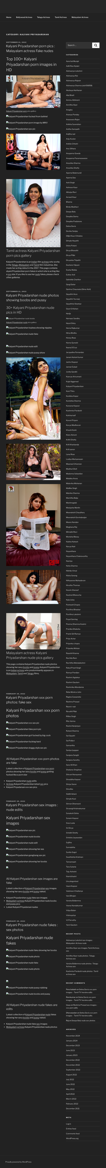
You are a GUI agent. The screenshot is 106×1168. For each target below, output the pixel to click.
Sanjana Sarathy (73, 760)
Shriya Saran (71, 784)
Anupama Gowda (73, 153)
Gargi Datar (70, 284)
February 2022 (72, 1104)
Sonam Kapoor (72, 818)
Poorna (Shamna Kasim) (76, 624)
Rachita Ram (71, 658)
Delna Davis (71, 226)
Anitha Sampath (73, 129)
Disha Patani (71, 246)
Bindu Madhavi (72, 207)
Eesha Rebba (71, 270)
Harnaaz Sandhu (73, 318)
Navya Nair (70, 546)
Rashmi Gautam (73, 682)
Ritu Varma (70, 721)
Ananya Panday (72, 114)
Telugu (15, 265)
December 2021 (73, 1108)
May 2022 (70, 1089)
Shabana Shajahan (74, 770)
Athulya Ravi (71, 192)
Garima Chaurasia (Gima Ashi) (78, 289)
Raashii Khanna (72, 653)
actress (45, 262)
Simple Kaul (71, 799)
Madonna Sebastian (74, 474)
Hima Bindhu (71, 333)
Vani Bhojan (71, 896)
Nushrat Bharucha (73, 595)
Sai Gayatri (70, 736)
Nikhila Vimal (71, 571)
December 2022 (73, 1060)
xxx (9, 274)
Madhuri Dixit (71, 469)
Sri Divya (69, 828)
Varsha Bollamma (73, 900)
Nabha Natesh (72, 542)
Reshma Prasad (72, 702)
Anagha (69, 110)
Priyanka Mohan (73, 648)
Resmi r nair (71, 706)
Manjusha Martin (73, 508)
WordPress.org (72, 1138)
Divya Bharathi (72, 250)
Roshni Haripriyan (73, 726)
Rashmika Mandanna (75, 687)
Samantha (70, 745)
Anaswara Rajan (73, 119)
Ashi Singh (70, 182)
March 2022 (71, 1099)
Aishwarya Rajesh (73, 80)
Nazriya (69, 561)
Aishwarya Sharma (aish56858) (79, 85)
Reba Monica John (73, 692)
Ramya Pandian (72, 672)
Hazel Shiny (71, 323)
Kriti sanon (70, 449)
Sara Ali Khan (71, 765)
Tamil (36, 265)
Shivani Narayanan (74, 774)
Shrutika (69, 789)
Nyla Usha (70, 600)
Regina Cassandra (73, 697)
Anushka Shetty (72, 168)
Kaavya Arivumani (73, 376)
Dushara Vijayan (73, 265)
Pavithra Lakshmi (73, 614)
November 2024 (73, 1036)
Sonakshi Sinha (72, 813)
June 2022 (70, 1084)
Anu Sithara (71, 148)
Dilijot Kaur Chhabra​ (74, 236)
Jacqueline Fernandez (75, 352)
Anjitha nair (70, 134)
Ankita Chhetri (72, 144)
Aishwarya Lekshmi (74, 71)
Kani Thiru (70, 391)
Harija (68, 313)
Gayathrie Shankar (73, 304)
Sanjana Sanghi (72, 755)
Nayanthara (71, 551)
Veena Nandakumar (74, 905)
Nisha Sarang (71, 575)
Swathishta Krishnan (74, 857)
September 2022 (73, 1070)
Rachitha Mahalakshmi (75, 663)
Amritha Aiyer (71, 105)
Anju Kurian (71, 139)
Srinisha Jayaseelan (74, 837)
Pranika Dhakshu (73, 629)
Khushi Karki (71, 430)
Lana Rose (70, 454)
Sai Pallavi (70, 740)
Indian (34, 262)
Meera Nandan (72, 522)
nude (37, 274)
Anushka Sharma (73, 163)
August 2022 (71, 1075)
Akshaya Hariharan (74, 90)
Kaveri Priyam (72, 420)
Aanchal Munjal (72, 61)
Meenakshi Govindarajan (76, 517)
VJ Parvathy (71, 920)
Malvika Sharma (73, 493)
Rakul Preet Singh (73, 668)
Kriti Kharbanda (72, 444)
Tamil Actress (61, 17)
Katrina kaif (71, 415)
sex (42, 784)
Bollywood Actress (24, 17)
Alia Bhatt (70, 95)
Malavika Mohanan (74, 483)
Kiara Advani (71, 435)
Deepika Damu (72, 216)
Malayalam (24, 265)
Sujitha (69, 842)
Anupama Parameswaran (76, 158)
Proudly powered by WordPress (18, 1162)
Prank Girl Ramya (73, 634)
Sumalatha (70, 847)
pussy (36, 667)
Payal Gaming (72, 619)
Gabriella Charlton (73, 279)
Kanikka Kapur (72, 396)
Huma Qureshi (72, 343)
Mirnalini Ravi (71, 532)
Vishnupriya (71, 915)
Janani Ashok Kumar (74, 357)
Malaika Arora (72, 478)
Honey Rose (71, 338)
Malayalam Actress (80, 17)
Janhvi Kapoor (72, 362)
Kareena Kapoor (73, 406)
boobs (26, 667)
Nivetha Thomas (73, 585)
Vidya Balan (71, 910)
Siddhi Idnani (71, 794)
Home (8, 17)
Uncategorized (72, 881)
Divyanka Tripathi (73, 260)
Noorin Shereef (72, 590)
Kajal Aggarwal (72, 381)
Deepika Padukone (74, 221)
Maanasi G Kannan (74, 464)
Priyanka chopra (73, 643)
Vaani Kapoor (71, 886)
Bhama (69, 202)
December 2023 (73, 1045)
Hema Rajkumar (73, 328)
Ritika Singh (71, 716)
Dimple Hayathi (72, 241)
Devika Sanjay (72, 231)
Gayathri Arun (71, 294)
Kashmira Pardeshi (74, 410)
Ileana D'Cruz (71, 347)
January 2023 (71, 1055)
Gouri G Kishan (72, 309)
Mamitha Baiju (72, 498)
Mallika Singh (71, 488)
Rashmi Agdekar (73, 677)
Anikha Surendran (73, 124)
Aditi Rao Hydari (72, 66)
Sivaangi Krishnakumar (75, 808)
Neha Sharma (72, 566)
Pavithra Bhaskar (73, 609)
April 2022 (70, 1094)
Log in (68, 1124)
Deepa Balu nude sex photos (83, 1020)
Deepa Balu (71, 211)
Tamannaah (71, 862)
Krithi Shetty (71, 440)
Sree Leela (70, 823)
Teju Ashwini (71, 871)
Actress (10, 784)
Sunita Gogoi (71, 852)
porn (25, 111)
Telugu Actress (43, 17)
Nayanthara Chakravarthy (77, 556)
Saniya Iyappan (72, 750)
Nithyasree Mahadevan (75, 580)
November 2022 (73, 1065)
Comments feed (73, 1133)
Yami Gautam (71, 925)
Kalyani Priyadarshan (14, 111)
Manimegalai (71, 503)
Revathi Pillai (71, 711)
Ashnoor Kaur (71, 187)
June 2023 (70, 1050)
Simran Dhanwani (73, 804)
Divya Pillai (70, 255)
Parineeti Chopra (73, 605)
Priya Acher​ (71, 638)
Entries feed (71, 1129)
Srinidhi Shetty (72, 833)
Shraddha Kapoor (73, 779)
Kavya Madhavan (73, 425)
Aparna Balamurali (73, 173)
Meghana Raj (71, 527)
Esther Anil (70, 275)
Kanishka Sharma (73, 401)
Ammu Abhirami (73, 100)
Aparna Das (71, 177)
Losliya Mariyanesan (74, 459)
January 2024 (71, 1041)
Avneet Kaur (71, 197)
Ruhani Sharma (72, 731)
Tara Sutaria (71, 867)
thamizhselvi (71, 876)
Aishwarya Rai (72, 76)
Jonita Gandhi (71, 372)
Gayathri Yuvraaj (73, 299)
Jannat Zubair (71, 367)
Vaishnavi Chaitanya (74, 891)
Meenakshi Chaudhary (75, 512)
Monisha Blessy (72, 537)
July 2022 (70, 1079)
